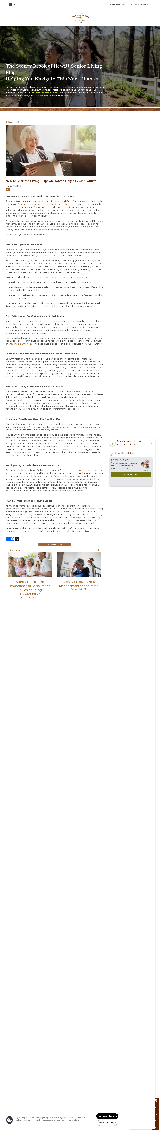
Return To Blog (14, 122)
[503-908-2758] (155, 1107)
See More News (54, 545)
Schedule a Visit (131, 475)
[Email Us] (155, 1114)
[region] (70, 1119)
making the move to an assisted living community (48, 204)
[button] (139, 4)
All (8, 189)
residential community (45, 92)
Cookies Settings (107, 1123)
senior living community (81, 391)
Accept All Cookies (107, 1116)
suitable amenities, (22, 344)
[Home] (155, 1101)
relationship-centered (80, 517)
